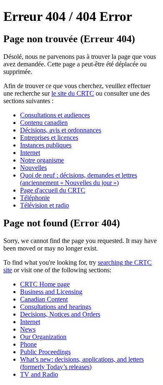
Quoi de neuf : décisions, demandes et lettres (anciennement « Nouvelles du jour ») (78, 179)
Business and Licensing (51, 291)
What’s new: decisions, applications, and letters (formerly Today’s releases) (82, 363)
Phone (28, 344)
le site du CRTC (72, 93)
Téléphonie (35, 197)
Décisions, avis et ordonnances (60, 130)
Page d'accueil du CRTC (52, 190)
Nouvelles (33, 167)
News (28, 329)
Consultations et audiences (55, 115)
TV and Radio (39, 374)
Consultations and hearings (55, 306)
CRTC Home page (45, 284)
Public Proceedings (45, 351)
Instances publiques (45, 145)
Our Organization (43, 336)
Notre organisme (42, 160)
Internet (30, 152)
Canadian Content (44, 299)
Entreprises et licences (49, 137)
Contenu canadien (44, 122)
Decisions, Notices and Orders (60, 314)
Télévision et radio (44, 205)
